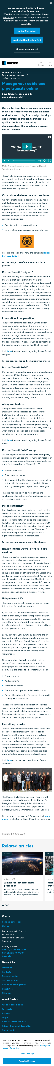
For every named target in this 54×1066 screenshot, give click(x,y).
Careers (6, 1013)
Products (6, 971)
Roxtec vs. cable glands (14, 984)
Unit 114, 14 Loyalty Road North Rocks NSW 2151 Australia (14, 952)
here (9, 351)
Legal (5, 1017)
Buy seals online (10, 976)
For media (7, 1009)
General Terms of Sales (14, 1021)
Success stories (10, 980)
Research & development (13, 75)
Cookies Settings (27, 1053)
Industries (7, 967)
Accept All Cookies (27, 1061)
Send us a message (11, 921)
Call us (5, 926)
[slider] (24, 161)
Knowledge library (10, 72)
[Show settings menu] (44, 161)
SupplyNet (7, 988)
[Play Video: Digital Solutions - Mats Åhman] (27, 146)
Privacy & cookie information (16, 1026)
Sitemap (6, 993)
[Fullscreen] (49, 161)
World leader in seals (12, 1004)
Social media (8, 1030)
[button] (3, 905)
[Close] (51, 3)
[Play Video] (4, 161)
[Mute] (39, 161)
